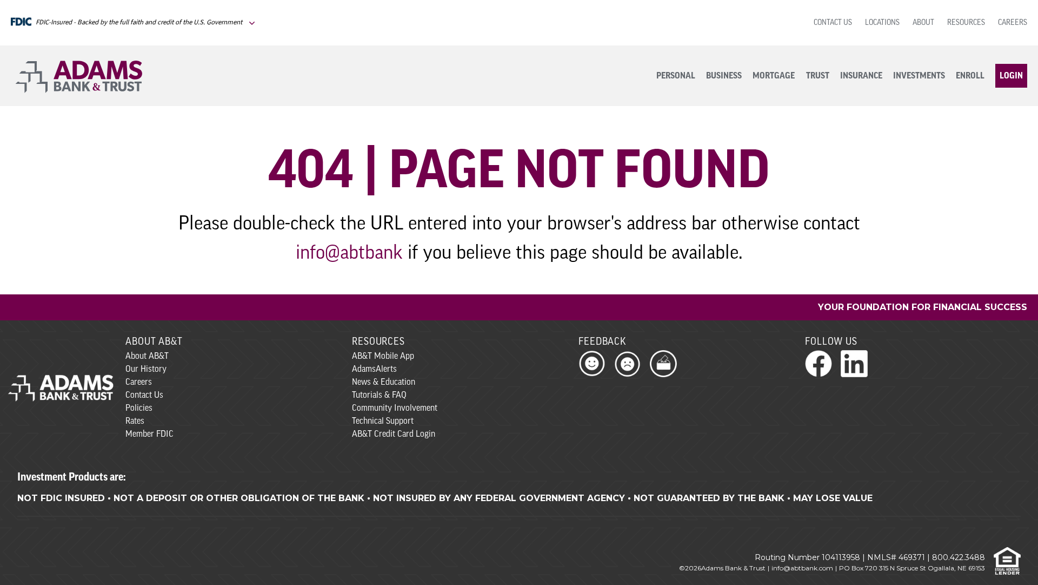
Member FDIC (149, 434)
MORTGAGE (774, 75)
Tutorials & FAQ (379, 395)
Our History (146, 369)
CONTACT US (833, 23)
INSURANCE (861, 75)
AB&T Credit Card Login (393, 434)
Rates (134, 421)
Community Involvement (394, 408)
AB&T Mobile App (383, 356)
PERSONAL (675, 75)
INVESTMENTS (919, 75)
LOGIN (1011, 75)
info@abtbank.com (802, 568)
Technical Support (383, 421)
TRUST (817, 75)
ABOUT (923, 23)
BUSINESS (724, 75)
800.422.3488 (958, 557)
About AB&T (147, 356)
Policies (138, 408)
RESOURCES (966, 23)
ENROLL (970, 75)
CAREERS (1012, 23)
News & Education (383, 382)
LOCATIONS (882, 23)
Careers (138, 382)
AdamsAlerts (374, 369)
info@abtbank (349, 254)
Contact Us (144, 395)
